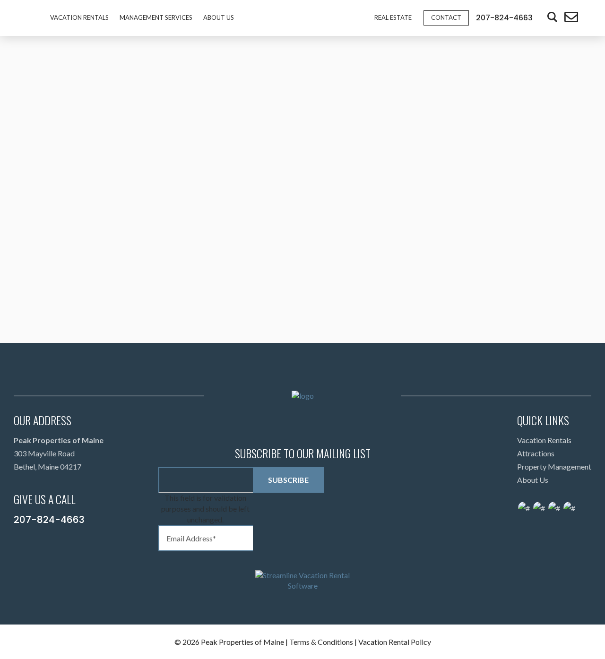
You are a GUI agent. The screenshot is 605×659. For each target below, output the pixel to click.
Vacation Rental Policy (394, 641)
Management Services (156, 17)
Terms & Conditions (321, 641)
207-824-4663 (49, 519)
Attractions (535, 453)
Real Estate (393, 17)
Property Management (554, 466)
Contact (446, 17)
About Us (218, 17)
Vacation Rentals (79, 17)
